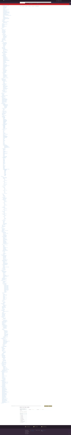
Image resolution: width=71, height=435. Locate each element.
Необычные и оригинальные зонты (5, 230)
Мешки (4, 33)
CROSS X (4, 132)
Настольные (3, 94)
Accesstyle (3, 27)
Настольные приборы (4, 364)
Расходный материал (5, 124)
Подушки (4, 296)
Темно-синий (23, 421)
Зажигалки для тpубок (6, 334)
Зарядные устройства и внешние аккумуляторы (55, 2)
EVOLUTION (4, 166)
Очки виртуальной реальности (4, 24)
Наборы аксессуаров (5, 242)
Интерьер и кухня (4, 299)
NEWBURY (4, 125)
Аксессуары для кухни (4, 55)
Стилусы (4, 8)
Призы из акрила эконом (4, 362)
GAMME (4, 167)
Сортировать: (30, 409)
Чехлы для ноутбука (3, 31)
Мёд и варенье (4, 366)
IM (3, 150)
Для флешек (3, 374)
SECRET (4, 159)
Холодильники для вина (5, 76)
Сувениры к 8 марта (3, 401)
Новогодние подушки (4, 382)
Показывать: (38, 409)
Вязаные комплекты (5, 223)
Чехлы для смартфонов (5, 6)
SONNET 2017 (4, 151)
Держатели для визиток (5, 86)
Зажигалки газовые (6, 331)
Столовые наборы (3, 48)
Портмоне (4, 304)
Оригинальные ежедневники (4, 100)
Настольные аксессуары (4, 84)
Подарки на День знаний (4, 395)
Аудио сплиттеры (4, 7)
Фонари (3, 23)
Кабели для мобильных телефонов (6, 12)
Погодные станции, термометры (5, 95)
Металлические (4, 351)
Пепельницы (4, 336)
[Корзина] (70, 2)
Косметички (3, 312)
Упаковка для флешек (5, 22)
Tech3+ (3, 130)
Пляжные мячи (4, 234)
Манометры (4, 344)
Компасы (4, 266)
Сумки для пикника (3, 39)
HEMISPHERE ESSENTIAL (5, 123)
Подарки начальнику (4, 388)
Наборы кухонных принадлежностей (6, 65)
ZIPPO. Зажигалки (5, 330)
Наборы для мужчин (5, 328)
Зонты (1, 227)
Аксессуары (4, 224)
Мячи (3, 273)
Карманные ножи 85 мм (6, 287)
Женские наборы (3, 314)
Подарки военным (3, 390)
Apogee (4, 141)
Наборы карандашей (5, 112)
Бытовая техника (3, 19)
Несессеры (4, 262)
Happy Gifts (4, 195)
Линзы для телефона (5, 11)
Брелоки (3, 317)
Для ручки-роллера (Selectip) (6, 146)
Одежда (1, 176)
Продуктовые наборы (5, 367)
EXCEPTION (4, 117)
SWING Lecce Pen (5, 106)
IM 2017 (4, 152)
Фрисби (4, 237)
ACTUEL (4, 163)
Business (4, 109)
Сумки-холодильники (4, 38)
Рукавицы (4, 63)
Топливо (5, 333)
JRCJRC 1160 (5, 200)
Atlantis (5, 218)
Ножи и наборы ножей (5, 49)
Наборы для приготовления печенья (6, 60)
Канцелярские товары (4, 80)
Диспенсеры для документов (5, 88)
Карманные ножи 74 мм (6, 286)
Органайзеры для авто (5, 339)
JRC (4, 203)
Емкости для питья (3, 278)
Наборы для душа (4, 327)
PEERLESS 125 (4, 135)
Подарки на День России (4, 397)
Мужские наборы (3, 306)
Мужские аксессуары (3, 303)
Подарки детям (3, 387)
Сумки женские (3, 315)
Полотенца (4, 251)
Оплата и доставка (45, 404)
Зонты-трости (3, 228)
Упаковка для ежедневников (4, 101)
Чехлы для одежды (4, 258)
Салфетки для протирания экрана (6, 18)
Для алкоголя (3, 372)
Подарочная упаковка (3, 371)
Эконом (4, 359)
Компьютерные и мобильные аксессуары (5, 5)
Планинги (3, 102)
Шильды (3, 361)
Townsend (4, 138)
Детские (4, 219)
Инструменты (4, 281)
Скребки (4, 345)
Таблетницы (3, 323)
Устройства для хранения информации (5, 21)
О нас (36, 404)
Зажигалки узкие (5, 332)
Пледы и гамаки (3, 231)
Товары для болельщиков (4, 271)
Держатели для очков (5, 343)
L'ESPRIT (4, 168)
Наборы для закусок (5, 57)
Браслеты (4, 265)
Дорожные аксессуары (4, 34)
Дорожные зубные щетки (5, 263)
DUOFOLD (4, 154)
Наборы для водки (4, 72)
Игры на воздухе (4, 249)
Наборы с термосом (5, 54)
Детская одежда (3, 226)
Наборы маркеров (4, 115)
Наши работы (28, 404)
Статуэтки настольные (5, 294)
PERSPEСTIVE (4, 122)
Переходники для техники (4, 26)
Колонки (37, 3)
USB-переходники (4, 13)
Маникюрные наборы (4, 313)
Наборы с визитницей (4, 307)
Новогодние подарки (3, 380)
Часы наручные (3, 309)
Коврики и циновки (5, 239)
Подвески (4, 297)
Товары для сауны (4, 253)
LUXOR (4, 173)
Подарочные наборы (5, 120)
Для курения (3, 329)
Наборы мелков (3, 116)
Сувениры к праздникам (3, 386)
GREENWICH (4, 127)
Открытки (3, 365)
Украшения (3, 310)
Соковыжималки (4, 62)
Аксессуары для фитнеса (5, 276)
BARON (3, 162)
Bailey (3, 131)
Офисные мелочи (3, 90)
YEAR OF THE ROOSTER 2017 (5, 136)
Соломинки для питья (5, 64)
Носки (2, 225)
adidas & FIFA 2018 (3, 279)
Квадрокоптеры (3, 25)
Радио (3, 20)
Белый (22, 415)
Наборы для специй (5, 59)
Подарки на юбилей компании (4, 400)
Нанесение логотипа (17, 404)
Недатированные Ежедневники (4, 99)
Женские (4, 190)
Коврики (4, 16)
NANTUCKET (4, 126)
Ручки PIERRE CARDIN (4, 157)
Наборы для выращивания (4, 370)
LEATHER (5, 172)
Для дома (2, 280)
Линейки (4, 81)
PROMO (5, 175)
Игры (2, 244)
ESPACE (5, 171)
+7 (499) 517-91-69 (32, 430)
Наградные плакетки (4, 357)
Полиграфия (6, 404)
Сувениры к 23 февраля (4, 396)
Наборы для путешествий (4, 260)
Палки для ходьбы (4, 275)
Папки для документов (5, 91)
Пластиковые (4, 318)
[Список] (42, 409)
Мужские (4, 178)
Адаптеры (4, 261)
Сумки (1, 28)
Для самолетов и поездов (4, 255)
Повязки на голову (4, 198)
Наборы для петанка (5, 235)
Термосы (4, 53)
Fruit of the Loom (5, 180)
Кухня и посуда (2, 41)
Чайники (4, 45)
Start (4, 179)
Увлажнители (4, 302)
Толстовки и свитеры (4, 199)
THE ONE (4, 161)
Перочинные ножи (4, 284)
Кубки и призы (4, 360)
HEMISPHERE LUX (4, 121)
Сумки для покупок (3, 32)
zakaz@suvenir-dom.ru (44, 430)
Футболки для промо (5, 177)
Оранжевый (22, 419)
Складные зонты (3, 229)
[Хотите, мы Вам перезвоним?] (69, 431)
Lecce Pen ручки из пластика (5, 105)
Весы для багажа (4, 257)
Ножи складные (4, 292)
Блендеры (4, 68)
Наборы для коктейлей (5, 70)
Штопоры (4, 73)
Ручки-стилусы (3, 114)
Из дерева (4, 379)
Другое (2, 301)
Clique (4, 188)
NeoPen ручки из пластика (5, 104)
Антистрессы (4, 268)
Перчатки (4, 221)
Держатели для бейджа (4, 79)
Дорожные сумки (4, 36)
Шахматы (4, 246)
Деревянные (4, 352)
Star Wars (4, 133)
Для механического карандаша (7, 147)
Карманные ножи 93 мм (6, 288)
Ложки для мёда (4, 67)
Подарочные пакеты (4, 377)
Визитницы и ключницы (4, 322)
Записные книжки (3, 98)
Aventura (4, 142)
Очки (2, 319)
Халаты (4, 252)
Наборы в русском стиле (5, 325)
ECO (3, 164)
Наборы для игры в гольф (5, 247)
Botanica (4, 143)
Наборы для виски (4, 71)
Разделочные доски (5, 58)
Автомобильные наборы (4, 346)
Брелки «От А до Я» (3, 350)
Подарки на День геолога (4, 402)
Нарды (3, 245)
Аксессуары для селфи (5, 10)
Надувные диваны (4, 241)
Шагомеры (4, 272)
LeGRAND (5, 174)
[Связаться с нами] (70, 4)
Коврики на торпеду (5, 340)
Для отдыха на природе (4, 236)
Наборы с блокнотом (4, 97)
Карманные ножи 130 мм (6, 289)
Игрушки (4, 298)
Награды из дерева (3, 355)
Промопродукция (3, 348)
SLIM (3, 158)
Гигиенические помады (5, 326)
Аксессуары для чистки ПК (5, 17)
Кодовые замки (4, 256)
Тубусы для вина (4, 74)
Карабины (4, 267)
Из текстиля (3, 375)
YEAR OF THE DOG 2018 (5, 137)
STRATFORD (4, 140)
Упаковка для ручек (4, 111)
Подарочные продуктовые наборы (6, 369)
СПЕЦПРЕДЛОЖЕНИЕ (5, 169)
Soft (3, 110)
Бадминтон (4, 240)
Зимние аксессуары (3, 220)
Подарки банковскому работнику (5, 398)
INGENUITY (4, 149)
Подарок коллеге (3, 392)
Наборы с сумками (4, 37)
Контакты (55, 404)
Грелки (3, 254)
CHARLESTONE (4, 119)
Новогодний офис (3, 385)
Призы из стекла (3, 356)
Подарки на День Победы (4, 393)
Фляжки (3, 78)
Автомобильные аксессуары (3, 338)
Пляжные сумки (4, 232)
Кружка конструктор (5, 42)
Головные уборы (3, 197)
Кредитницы (4, 305)
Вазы (3, 293)
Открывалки (4, 69)
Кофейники (4, 46)
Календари (4, 85)
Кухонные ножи (4, 283)
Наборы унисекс (3, 324)
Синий (22, 420)
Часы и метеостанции (3, 93)
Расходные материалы (5, 128)
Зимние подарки (3, 383)
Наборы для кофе (4, 44)
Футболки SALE (4, 185)
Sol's (4, 183)
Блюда (3, 50)
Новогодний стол (3, 381)
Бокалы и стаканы (3, 47)
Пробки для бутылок (5, 75)
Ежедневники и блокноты (3, 96)
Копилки (4, 89)
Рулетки (4, 282)
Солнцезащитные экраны (5, 341)
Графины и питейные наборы (4, 52)
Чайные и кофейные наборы (4, 43)
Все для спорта (2, 270)
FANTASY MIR (5, 107)
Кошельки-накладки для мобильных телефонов (7, 15)
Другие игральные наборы (5, 250)
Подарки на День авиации (4, 391)
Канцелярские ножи (5, 83)
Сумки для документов (4, 29)
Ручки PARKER (3, 148)
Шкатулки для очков (5, 320)
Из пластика (3, 376)
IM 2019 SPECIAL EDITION (5, 153)
